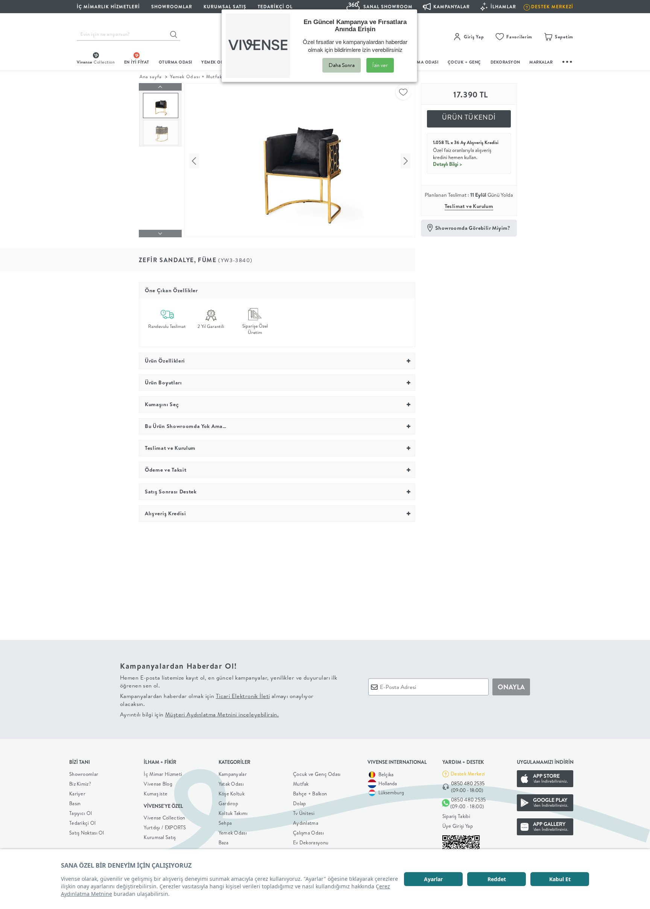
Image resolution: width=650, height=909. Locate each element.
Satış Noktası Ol (86, 832)
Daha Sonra (341, 65)
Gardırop (228, 803)
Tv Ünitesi (303, 813)
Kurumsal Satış (160, 837)
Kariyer (77, 793)
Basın (75, 803)
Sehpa (225, 822)
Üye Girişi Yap (457, 826)
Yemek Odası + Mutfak (196, 76)
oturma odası (175, 62)
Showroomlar (83, 774)
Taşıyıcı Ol (80, 813)
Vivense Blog (158, 783)
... (567, 60)
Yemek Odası (233, 832)
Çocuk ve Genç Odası (317, 774)
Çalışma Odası (308, 832)
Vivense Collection (164, 817)
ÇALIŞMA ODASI (422, 62)
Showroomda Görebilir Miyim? (472, 228)
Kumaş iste (155, 793)
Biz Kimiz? (80, 783)
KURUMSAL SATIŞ (225, 6)
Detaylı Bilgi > (447, 164)
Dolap (299, 803)
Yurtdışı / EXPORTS (165, 827)
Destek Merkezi (468, 773)
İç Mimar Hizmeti (163, 774)
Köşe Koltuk (232, 793)
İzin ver (380, 65)
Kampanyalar (233, 774)
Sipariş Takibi (456, 816)
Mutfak (301, 783)
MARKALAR (541, 62)
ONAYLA (511, 687)
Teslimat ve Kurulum (469, 206)
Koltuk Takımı (233, 813)
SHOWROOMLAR (171, 6)
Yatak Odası (231, 783)
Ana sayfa (151, 76)
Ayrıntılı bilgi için (199, 714)
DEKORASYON (505, 62)
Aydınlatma (305, 822)
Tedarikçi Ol (275, 6)
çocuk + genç (464, 62)
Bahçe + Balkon (310, 793)
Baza (223, 842)
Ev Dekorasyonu (310, 842)
